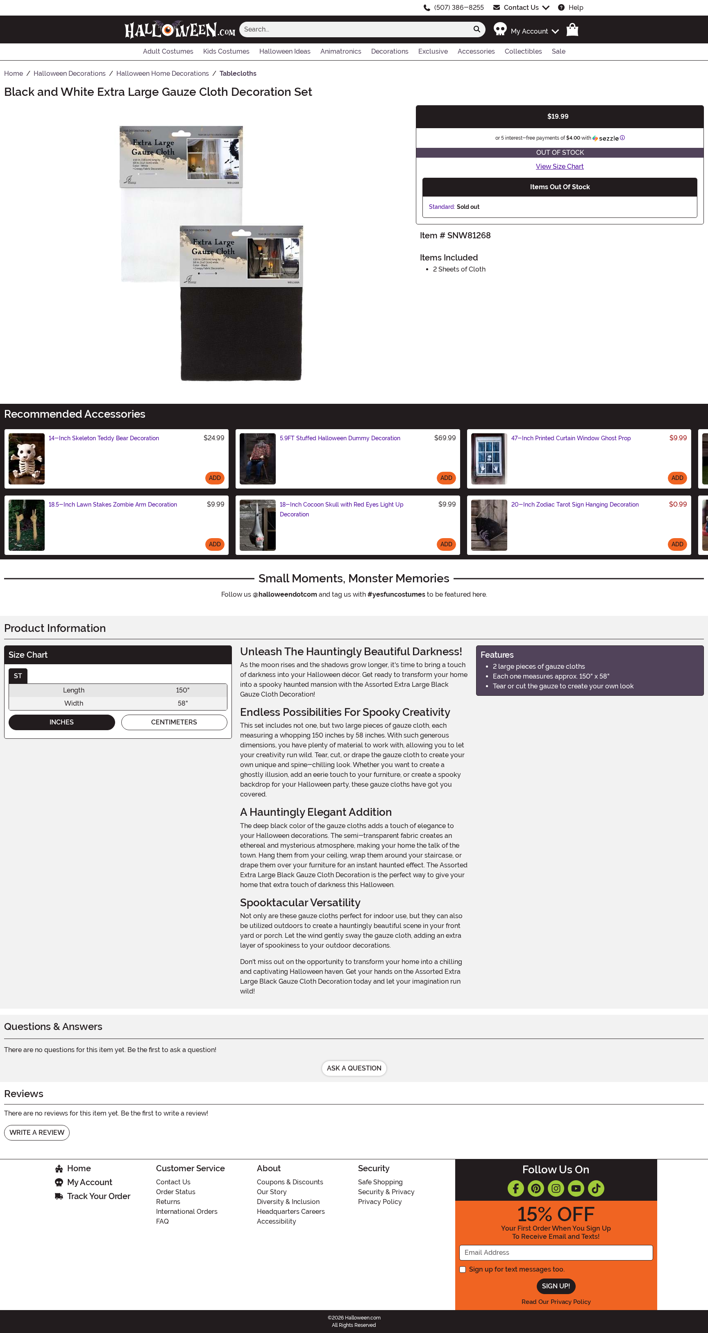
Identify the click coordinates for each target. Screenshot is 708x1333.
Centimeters (174, 722)
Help (576, 7)
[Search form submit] (477, 29)
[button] (526, 29)
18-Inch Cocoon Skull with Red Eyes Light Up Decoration (342, 509)
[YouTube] (576, 1188)
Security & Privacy (386, 1192)
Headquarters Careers (291, 1211)
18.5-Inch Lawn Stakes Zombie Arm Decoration (113, 504)
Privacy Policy (380, 1202)
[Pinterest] (536, 1188)
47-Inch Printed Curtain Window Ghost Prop (571, 438)
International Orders (187, 1211)
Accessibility (276, 1221)
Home (79, 1168)
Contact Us (521, 7)
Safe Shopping (380, 1182)
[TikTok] (596, 1188)
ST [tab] (18, 676)
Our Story (272, 1192)
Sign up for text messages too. (517, 1269)
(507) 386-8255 (459, 7)
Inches (62, 722)
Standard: (442, 207)
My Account (89, 1182)
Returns (168, 1202)
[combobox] (354, 29)
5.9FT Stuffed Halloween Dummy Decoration (340, 438)
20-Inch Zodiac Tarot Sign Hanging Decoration (575, 504)
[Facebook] (516, 1188)
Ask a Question (354, 1068)
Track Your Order (98, 1196)
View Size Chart (560, 166)
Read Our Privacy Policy (556, 1302)
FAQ (162, 1221)
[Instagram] (556, 1188)
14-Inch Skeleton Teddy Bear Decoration (104, 438)
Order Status (175, 1192)
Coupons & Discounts (290, 1182)
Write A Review (36, 1132)
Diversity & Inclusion (288, 1202)
